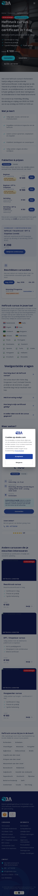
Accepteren (19, 456)
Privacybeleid (19, 451)
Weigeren (19, 462)
